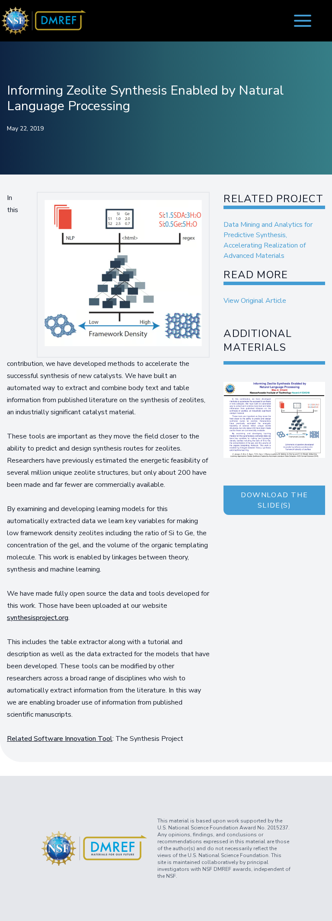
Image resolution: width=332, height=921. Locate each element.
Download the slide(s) (274, 500)
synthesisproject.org (37, 617)
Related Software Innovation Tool (59, 738)
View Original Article (254, 300)
